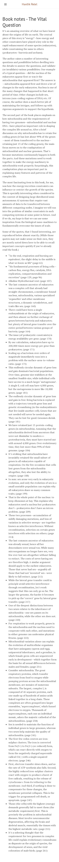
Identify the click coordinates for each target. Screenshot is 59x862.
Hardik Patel (29, 4)
